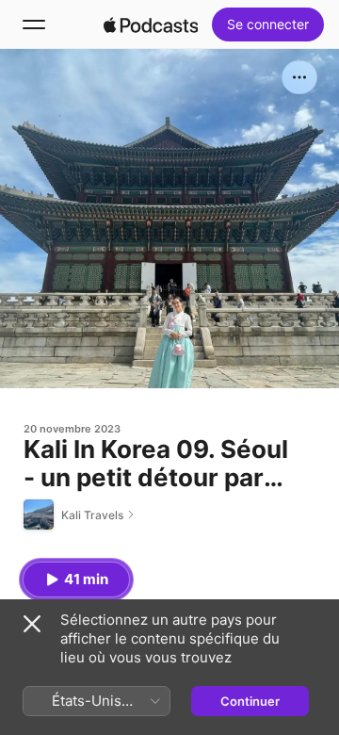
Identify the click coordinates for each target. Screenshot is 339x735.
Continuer (250, 701)
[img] (150, 24)
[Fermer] (32, 623)
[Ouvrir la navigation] (34, 24)
